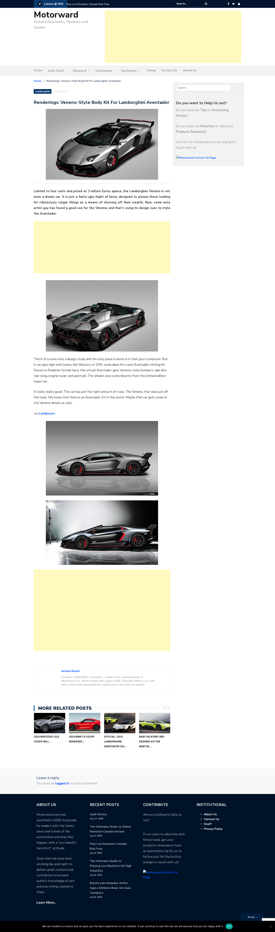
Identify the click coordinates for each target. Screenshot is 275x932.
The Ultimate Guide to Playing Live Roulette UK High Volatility (111, 866)
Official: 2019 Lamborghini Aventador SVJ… (115, 741)
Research (79, 71)
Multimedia (104, 71)
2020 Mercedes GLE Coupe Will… (46, 739)
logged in (62, 783)
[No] (270, 926)
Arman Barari (70, 671)
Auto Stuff (56, 71)
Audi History (98, 814)
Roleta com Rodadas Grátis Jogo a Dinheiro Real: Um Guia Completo (110, 888)
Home (38, 70)
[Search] (206, 3)
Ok (229, 926)
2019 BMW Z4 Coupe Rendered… (81, 739)
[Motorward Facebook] (228, 4)
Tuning (151, 70)
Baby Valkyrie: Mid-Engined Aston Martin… (152, 741)
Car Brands (129, 71)
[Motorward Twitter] (233, 4)
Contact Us (169, 70)
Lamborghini (43, 91)
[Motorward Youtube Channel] (239, 4)
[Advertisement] (173, 37)
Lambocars (47, 413)
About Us (190, 70)
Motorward (56, 15)
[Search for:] (188, 3)
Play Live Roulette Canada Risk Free (87, 4)
